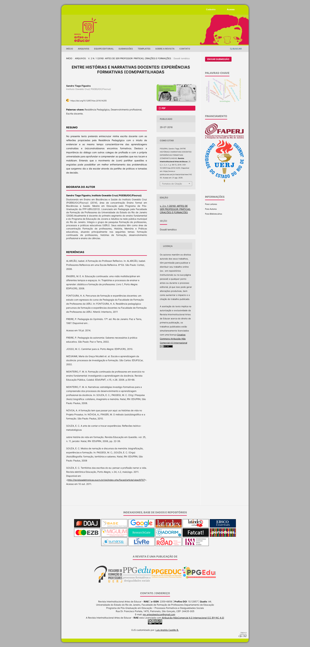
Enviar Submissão (218, 59)
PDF (163, 108)
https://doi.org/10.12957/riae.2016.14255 (88, 100)
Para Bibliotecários (213, 214)
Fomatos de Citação (172, 183)
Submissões (126, 48)
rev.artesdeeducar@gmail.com (159, 614)
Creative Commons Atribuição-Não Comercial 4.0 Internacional (173, 338)
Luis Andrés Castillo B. (167, 630)
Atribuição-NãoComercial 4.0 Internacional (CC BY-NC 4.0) (193, 617)
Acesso (231, 9)
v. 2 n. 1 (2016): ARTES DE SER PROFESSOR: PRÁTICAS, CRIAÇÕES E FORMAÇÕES (129, 58)
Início (69, 48)
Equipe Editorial (104, 48)
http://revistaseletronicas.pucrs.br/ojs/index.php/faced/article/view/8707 (106, 480)
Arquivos (83, 48)
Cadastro (211, 9)
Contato (184, 48)
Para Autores (211, 209)
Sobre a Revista (165, 48)
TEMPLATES (144, 48)
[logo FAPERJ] (224, 138)
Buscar (237, 48)
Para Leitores (211, 204)
